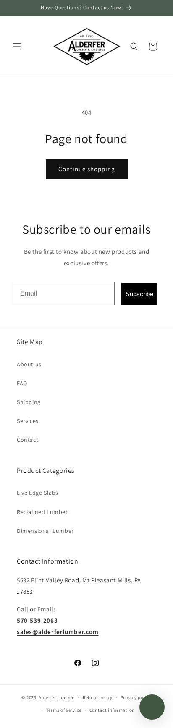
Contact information (112, 710)
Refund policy (98, 697)
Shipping (29, 402)
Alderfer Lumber (56, 697)
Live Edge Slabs (37, 492)
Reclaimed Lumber (42, 512)
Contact (27, 440)
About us (29, 364)
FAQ (22, 383)
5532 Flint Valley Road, (49, 580)
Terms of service (63, 710)
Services (28, 421)
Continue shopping (86, 169)
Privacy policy (136, 697)
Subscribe (139, 293)
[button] (17, 46)
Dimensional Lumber (45, 531)
